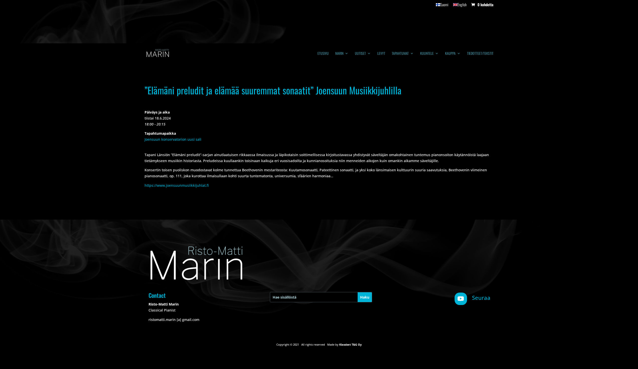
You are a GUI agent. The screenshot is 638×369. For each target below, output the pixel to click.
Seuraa (481, 297)
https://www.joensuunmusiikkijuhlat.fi (177, 185)
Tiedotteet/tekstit (480, 54)
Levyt (381, 54)
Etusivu (323, 54)
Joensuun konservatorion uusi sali (173, 139)
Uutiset (360, 54)
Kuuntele (427, 54)
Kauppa (450, 54)
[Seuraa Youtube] (461, 299)
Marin (339, 54)
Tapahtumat (400, 54)
